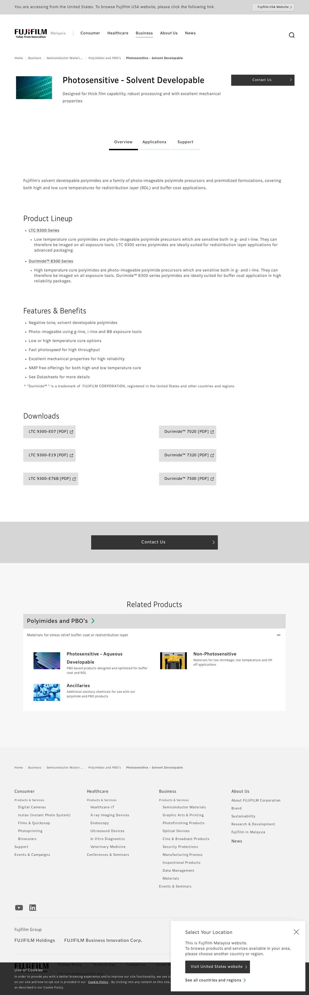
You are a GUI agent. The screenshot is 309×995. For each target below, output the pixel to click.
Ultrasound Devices (107, 831)
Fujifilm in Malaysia (248, 832)
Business (34, 58)
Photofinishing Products (184, 823)
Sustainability (243, 816)
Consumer (24, 792)
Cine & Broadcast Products (186, 839)
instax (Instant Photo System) (44, 815)
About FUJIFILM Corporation (256, 800)
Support (21, 847)
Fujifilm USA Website (273, 7)
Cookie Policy (98, 982)
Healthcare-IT (102, 807)
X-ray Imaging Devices (109, 815)
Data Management (179, 870)
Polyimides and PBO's (104, 58)
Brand (236, 808)
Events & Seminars (175, 886)
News (236, 841)
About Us (240, 792)
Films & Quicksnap (34, 823)
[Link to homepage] (30, 33)
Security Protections (180, 847)
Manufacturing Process (183, 855)
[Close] (296, 931)
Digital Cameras (32, 807)
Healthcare (98, 792)
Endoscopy (99, 823)
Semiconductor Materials (184, 807)
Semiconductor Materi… (65, 58)
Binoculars (27, 839)
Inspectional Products (182, 862)
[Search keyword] (291, 35)
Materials (171, 878)
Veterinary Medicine (108, 847)
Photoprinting (30, 831)
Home (18, 58)
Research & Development (253, 824)
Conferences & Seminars (108, 855)
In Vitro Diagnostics (107, 839)
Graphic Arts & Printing (183, 815)
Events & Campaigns (32, 855)
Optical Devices (176, 831)
